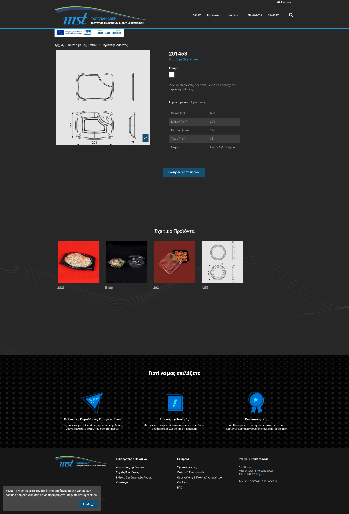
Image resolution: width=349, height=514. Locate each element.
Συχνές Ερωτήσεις (127, 472)
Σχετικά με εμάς (187, 467)
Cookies (182, 482)
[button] (234, 14)
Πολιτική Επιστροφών (190, 472)
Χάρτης (260, 474)
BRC (179, 487)
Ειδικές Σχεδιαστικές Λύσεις (134, 477)
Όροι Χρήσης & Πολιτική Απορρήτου (199, 477)
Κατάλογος (122, 482)
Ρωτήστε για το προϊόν (183, 172)
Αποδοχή (88, 504)
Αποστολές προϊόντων (130, 467)
